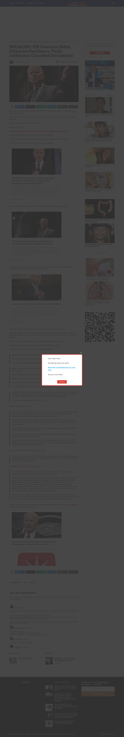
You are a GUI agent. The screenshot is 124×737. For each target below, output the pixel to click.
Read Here (62, 382)
